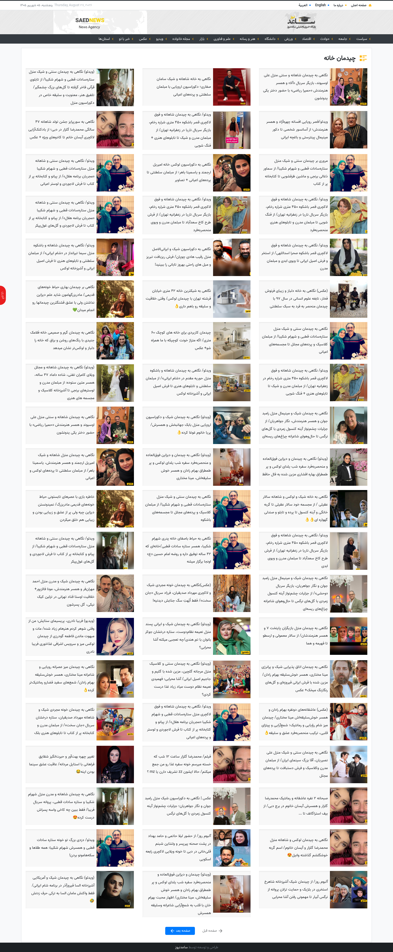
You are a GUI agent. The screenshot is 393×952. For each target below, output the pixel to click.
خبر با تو (124, 39)
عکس (143, 39)
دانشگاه (270, 39)
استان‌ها (105, 39)
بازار (202, 39)
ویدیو (160, 39)
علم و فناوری (223, 39)
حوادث (325, 39)
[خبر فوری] (3, 295)
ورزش (289, 39)
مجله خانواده (181, 39)
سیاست (362, 39)
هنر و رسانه (248, 39)
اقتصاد (307, 39)
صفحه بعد (182, 931)
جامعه (343, 39)
